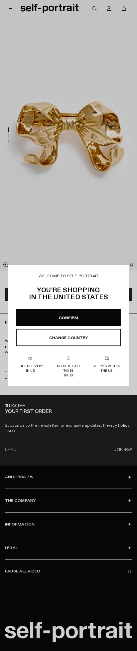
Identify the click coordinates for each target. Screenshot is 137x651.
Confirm (68, 318)
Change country (68, 337)
